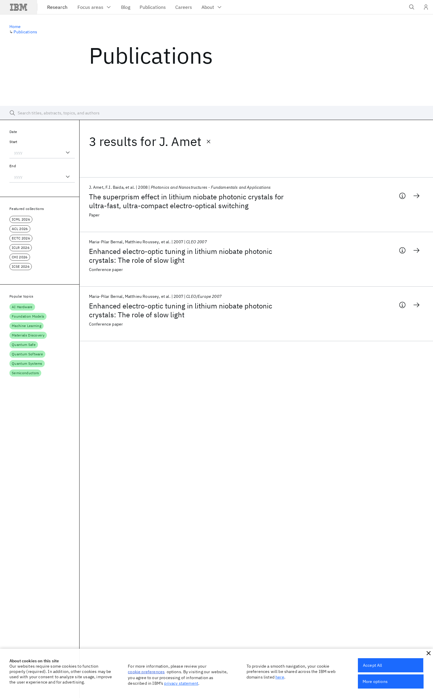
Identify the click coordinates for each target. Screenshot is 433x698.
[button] (429, 653)
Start (13, 141)
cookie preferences (146, 671)
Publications (25, 32)
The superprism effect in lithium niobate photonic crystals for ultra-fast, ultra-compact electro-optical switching (186, 201)
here (279, 677)
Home (15, 26)
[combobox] (42, 152)
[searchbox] (216, 113)
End (12, 166)
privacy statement (181, 683)
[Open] (67, 152)
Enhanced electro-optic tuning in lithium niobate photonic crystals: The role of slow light (180, 256)
